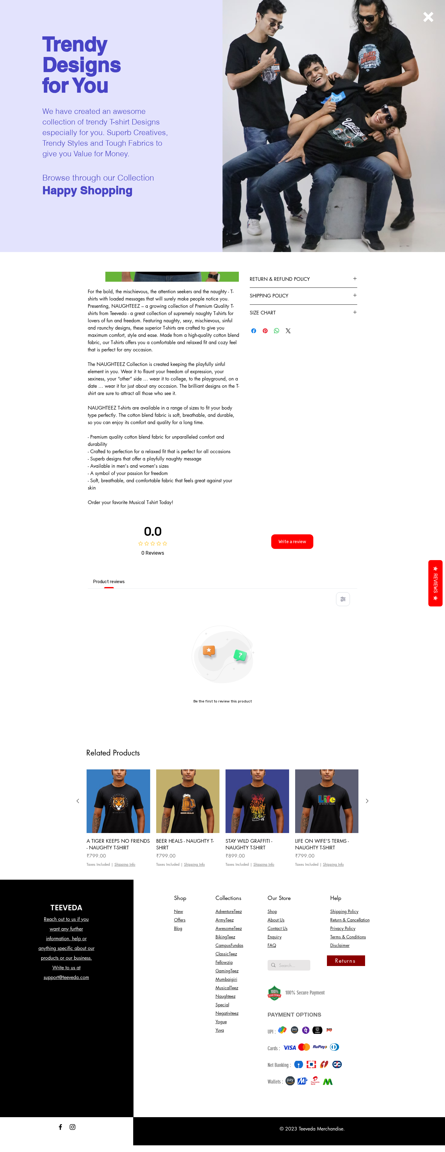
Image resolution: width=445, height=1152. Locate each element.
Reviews (435, 583)
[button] (428, 17)
